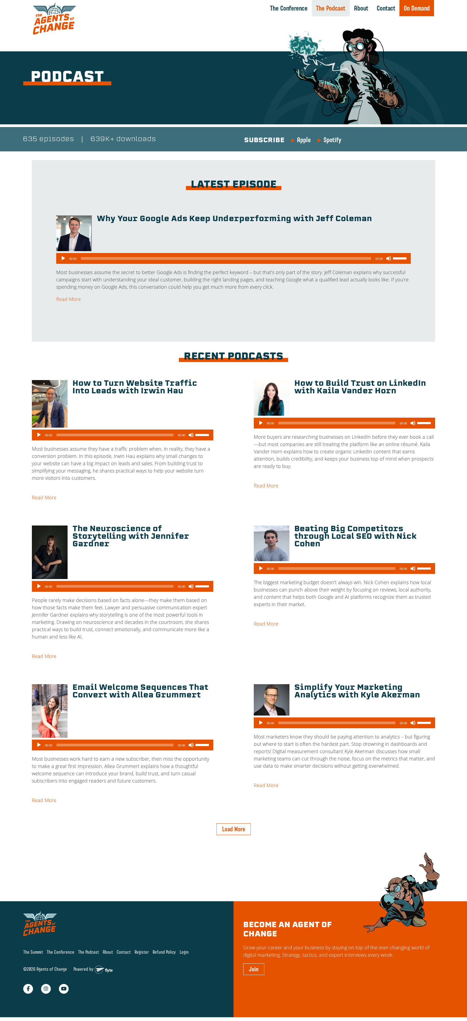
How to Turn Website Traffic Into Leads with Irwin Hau (134, 387)
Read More (68, 299)
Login (184, 952)
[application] (233, 258)
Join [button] (254, 969)
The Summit (33, 952)
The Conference (289, 8)
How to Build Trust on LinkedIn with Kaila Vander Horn (360, 387)
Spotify (332, 140)
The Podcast (330, 8)
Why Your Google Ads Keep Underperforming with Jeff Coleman (234, 219)
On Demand (417, 8)
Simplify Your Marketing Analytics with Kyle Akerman (357, 691)
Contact (386, 8)
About (361, 8)
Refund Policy (164, 952)
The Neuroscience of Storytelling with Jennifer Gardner (130, 537)
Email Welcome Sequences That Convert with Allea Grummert (140, 691)
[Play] (63, 258)
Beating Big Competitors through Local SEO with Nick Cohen (355, 537)
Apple (304, 140)
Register (142, 952)
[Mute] (388, 258)
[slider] (400, 258)
